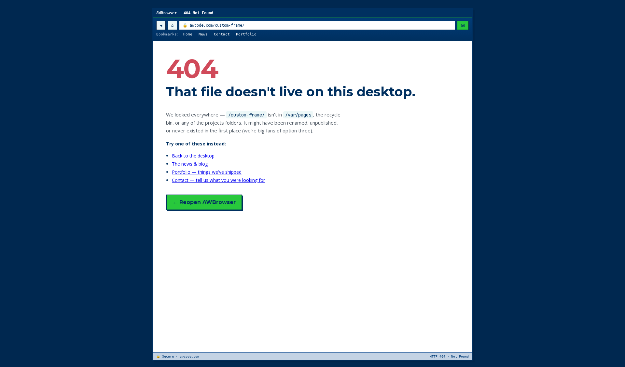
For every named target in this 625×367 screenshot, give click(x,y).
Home (187, 34)
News (203, 34)
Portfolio (246, 34)
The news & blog (190, 164)
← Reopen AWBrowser (204, 202)
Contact (222, 34)
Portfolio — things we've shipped (207, 172)
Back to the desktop (193, 156)
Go (463, 25)
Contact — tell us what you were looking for (218, 180)
